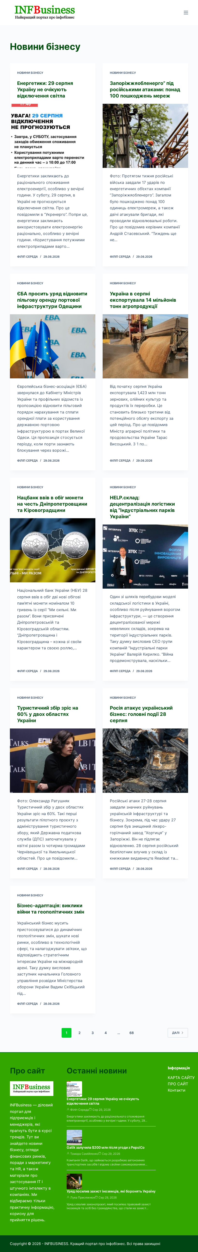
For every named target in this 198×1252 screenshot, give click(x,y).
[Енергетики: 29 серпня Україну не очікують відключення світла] (52, 136)
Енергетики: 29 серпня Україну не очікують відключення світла (45, 89)
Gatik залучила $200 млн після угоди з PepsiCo (106, 1147)
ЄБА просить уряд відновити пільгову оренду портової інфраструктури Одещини (52, 300)
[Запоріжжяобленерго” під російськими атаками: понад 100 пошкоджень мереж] (145, 136)
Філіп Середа (79, 1109)
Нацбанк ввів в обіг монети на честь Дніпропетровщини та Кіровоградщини (52, 504)
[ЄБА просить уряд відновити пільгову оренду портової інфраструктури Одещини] (52, 346)
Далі (175, 1033)
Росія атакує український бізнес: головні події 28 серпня (141, 714)
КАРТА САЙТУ (181, 1077)
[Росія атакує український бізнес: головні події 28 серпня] (145, 760)
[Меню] (186, 12)
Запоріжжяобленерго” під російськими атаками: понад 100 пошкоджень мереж (145, 89)
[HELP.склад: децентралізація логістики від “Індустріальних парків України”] (145, 557)
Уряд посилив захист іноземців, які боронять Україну (111, 1191)
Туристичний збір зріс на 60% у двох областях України (47, 714)
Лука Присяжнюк (82, 1197)
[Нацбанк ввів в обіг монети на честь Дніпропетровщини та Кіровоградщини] (52, 550)
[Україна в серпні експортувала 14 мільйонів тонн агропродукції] (145, 346)
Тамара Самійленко (84, 1153)
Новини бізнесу (30, 73)
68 (131, 1033)
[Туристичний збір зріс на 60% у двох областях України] (52, 760)
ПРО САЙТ (178, 1083)
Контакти (176, 1090)
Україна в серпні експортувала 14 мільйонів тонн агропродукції (143, 300)
